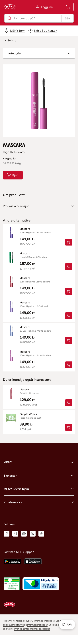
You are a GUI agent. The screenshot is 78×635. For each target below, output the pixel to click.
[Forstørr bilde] (39, 100)
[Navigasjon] (58, 7)
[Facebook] (6, 534)
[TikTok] (41, 534)
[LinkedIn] (33, 534)
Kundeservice (13, 502)
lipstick (24, 389)
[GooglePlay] (12, 561)
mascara (25, 228)
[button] (39, 53)
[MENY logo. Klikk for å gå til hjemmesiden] (10, 6)
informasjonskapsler (37, 624)
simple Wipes (28, 414)
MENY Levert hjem (16, 489)
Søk (67, 18)
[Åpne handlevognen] (68, 7)
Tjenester (10, 475)
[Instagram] (15, 534)
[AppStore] (33, 561)
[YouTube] (24, 534)
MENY (8, 462)
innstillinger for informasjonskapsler (32, 628)
